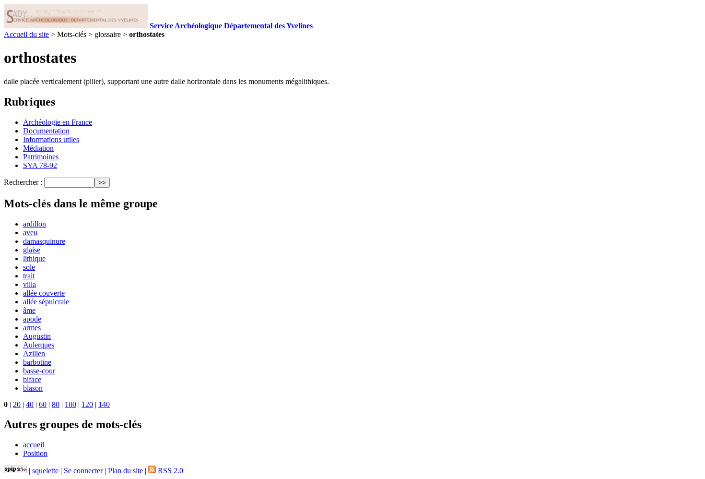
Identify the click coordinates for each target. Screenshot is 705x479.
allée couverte (44, 293)
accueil (33, 445)
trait (29, 276)
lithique (34, 258)
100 (70, 404)
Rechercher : (23, 182)
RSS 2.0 (169, 471)
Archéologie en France (57, 122)
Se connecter (83, 471)
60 (43, 404)
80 (55, 404)
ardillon (34, 224)
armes (32, 327)
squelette (45, 471)
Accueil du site (26, 34)
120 (87, 404)
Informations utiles (51, 139)
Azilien (34, 353)
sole (29, 267)
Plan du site (125, 471)
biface (32, 379)
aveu (30, 232)
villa (29, 284)
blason (33, 388)
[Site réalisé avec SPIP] (15, 471)
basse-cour (39, 371)
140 (104, 404)
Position (35, 453)
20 (17, 404)
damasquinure (44, 241)
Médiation (38, 148)
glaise (31, 250)
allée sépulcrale (46, 302)
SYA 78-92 (40, 165)
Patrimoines (41, 157)
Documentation (46, 131)
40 (30, 404)
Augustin (37, 336)
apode (32, 319)
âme (29, 310)
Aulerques (38, 345)
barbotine (37, 362)
